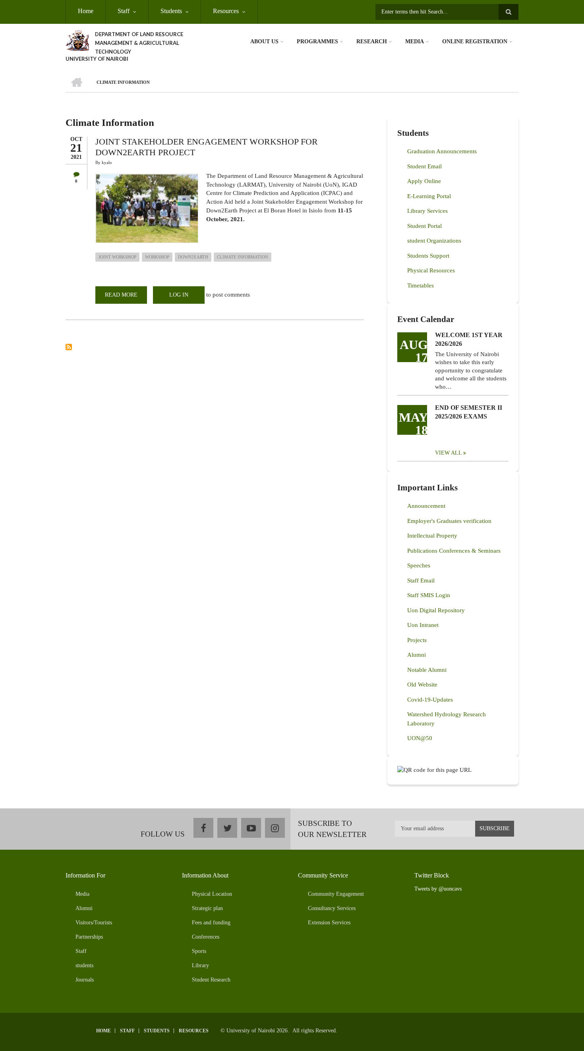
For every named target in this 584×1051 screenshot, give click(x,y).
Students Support (428, 256)
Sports (199, 951)
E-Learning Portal (429, 196)
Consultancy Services (332, 908)
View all (448, 453)
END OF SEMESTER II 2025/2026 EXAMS (468, 412)
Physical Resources (431, 270)
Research (371, 41)
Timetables (420, 285)
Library (200, 965)
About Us (264, 41)
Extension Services (329, 923)
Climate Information (242, 257)
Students (171, 11)
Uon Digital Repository (436, 610)
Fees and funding (211, 923)
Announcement (426, 506)
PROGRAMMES (317, 41)
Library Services (427, 211)
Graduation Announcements (442, 151)
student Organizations (434, 240)
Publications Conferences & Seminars (454, 551)
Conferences (205, 937)
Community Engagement (336, 894)
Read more (126, 298)
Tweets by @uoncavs (438, 889)
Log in (178, 295)
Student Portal (424, 226)
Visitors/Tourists (93, 923)
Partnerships (89, 937)
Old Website (422, 684)
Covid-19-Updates (430, 699)
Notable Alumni (427, 670)
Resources (226, 11)
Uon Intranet (423, 625)
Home (85, 11)
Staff (124, 11)
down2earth (193, 257)
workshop (157, 257)
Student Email (424, 166)
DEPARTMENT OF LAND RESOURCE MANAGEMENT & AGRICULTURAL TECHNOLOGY (139, 43)
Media (414, 41)
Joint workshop (117, 257)
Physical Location (212, 894)
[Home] (77, 40)
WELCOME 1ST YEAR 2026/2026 (469, 339)
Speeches (418, 565)
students (84, 965)
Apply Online (424, 181)
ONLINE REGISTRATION (474, 41)
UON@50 (419, 738)
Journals (84, 980)
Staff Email (421, 580)
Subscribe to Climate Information (69, 347)
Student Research (211, 980)
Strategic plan (207, 908)
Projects (417, 640)
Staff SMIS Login (428, 595)
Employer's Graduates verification (449, 521)
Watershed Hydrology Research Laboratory (446, 719)
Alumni (416, 655)
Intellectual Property (432, 535)
